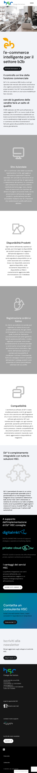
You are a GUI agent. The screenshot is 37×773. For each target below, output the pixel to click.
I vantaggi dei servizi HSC (14, 566)
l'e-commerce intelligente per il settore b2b (18, 57)
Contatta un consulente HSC (15, 607)
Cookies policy (7, 762)
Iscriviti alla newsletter (11, 643)
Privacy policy (7, 756)
